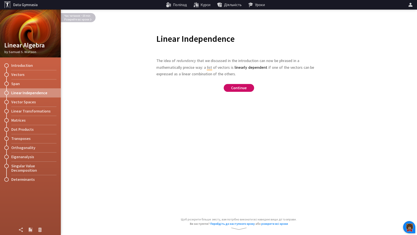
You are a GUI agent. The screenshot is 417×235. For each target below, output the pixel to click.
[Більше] (411, 5)
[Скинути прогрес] (40, 230)
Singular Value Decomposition (24, 168)
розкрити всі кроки (274, 224)
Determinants (23, 179)
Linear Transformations (31, 111)
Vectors (18, 74)
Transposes (21, 138)
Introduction (22, 65)
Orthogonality (23, 147)
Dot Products (22, 129)
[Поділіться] (21, 230)
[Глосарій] (30, 230)
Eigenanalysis (22, 156)
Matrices (18, 120)
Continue (239, 87)
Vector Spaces (23, 101)
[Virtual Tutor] (409, 227)
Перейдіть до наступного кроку (232, 224)
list (209, 67)
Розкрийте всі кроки (76, 19)
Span (15, 83)
